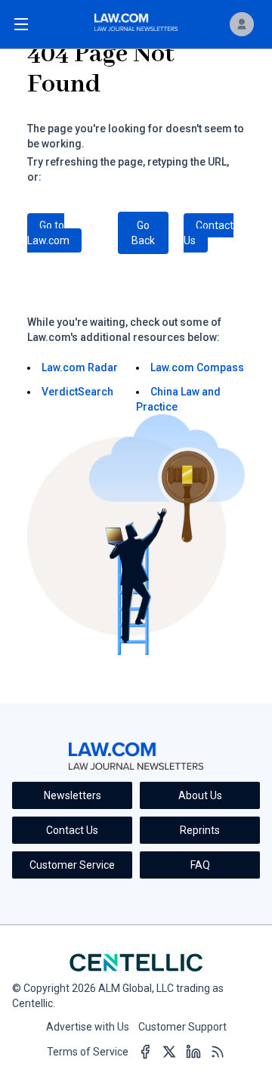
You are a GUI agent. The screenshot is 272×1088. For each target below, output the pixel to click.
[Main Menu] (21, 24)
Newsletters (72, 795)
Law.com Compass (197, 367)
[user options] (242, 24)
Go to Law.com (48, 232)
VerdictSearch (77, 392)
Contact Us (208, 232)
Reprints (200, 830)
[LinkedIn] (193, 1052)
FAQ (200, 865)
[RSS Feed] (217, 1052)
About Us (200, 795)
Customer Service (72, 865)
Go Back (143, 232)
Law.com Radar (80, 367)
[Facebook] (145, 1052)
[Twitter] (169, 1052)
